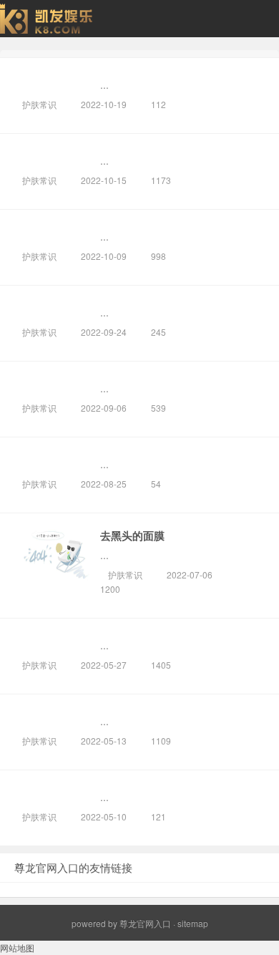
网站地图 (17, 947)
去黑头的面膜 (132, 535)
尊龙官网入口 (145, 923)
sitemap (192, 923)
